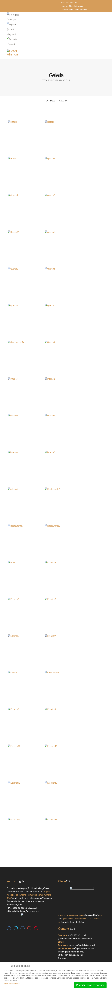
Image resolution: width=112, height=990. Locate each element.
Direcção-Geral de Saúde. (73, 922)
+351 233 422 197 (69, 3)
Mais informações (12, 984)
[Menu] (104, 18)
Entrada (50, 101)
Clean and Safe (91, 915)
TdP (60, 918)
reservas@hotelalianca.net (72, 6)
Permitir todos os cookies (90, 985)
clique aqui (32, 908)
